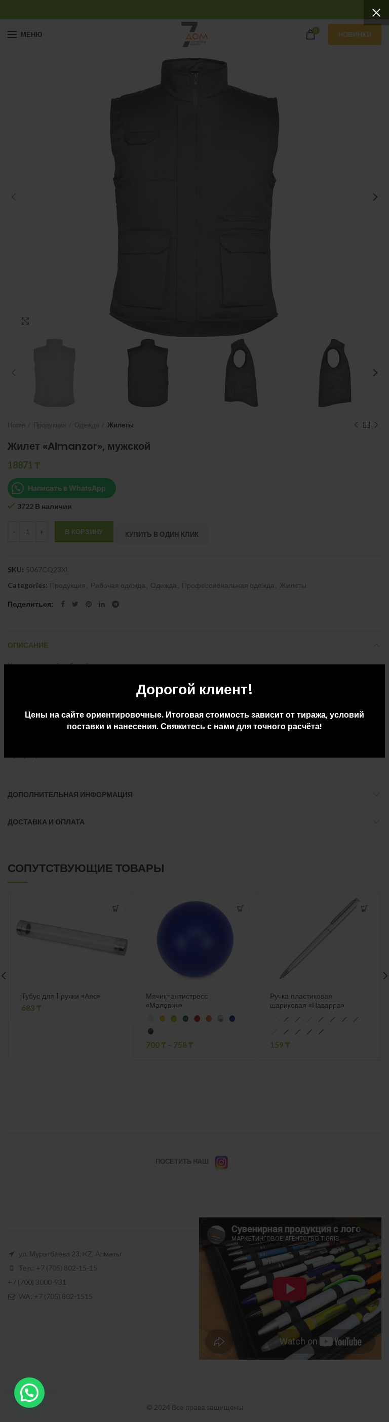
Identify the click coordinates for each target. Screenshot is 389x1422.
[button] (29, 1392)
